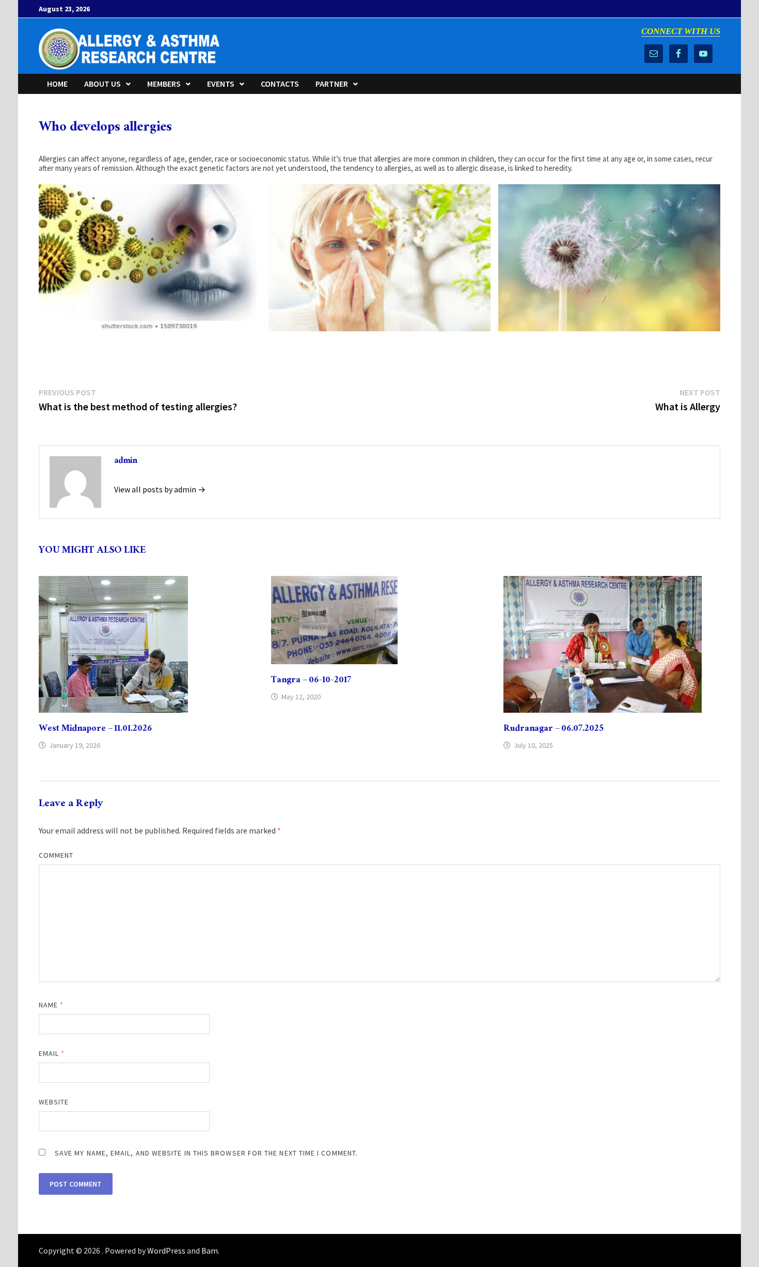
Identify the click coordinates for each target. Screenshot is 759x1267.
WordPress (166, 1250)
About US (102, 83)
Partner (331, 83)
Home (57, 83)
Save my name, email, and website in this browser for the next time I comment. (206, 1153)
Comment (56, 855)
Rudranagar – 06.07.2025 (553, 729)
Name (51, 1004)
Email (52, 1053)
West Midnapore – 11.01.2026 (95, 729)
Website (54, 1101)
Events (220, 83)
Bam (209, 1250)
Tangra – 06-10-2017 (311, 681)
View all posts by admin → (159, 489)
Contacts (280, 83)
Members (164, 83)
